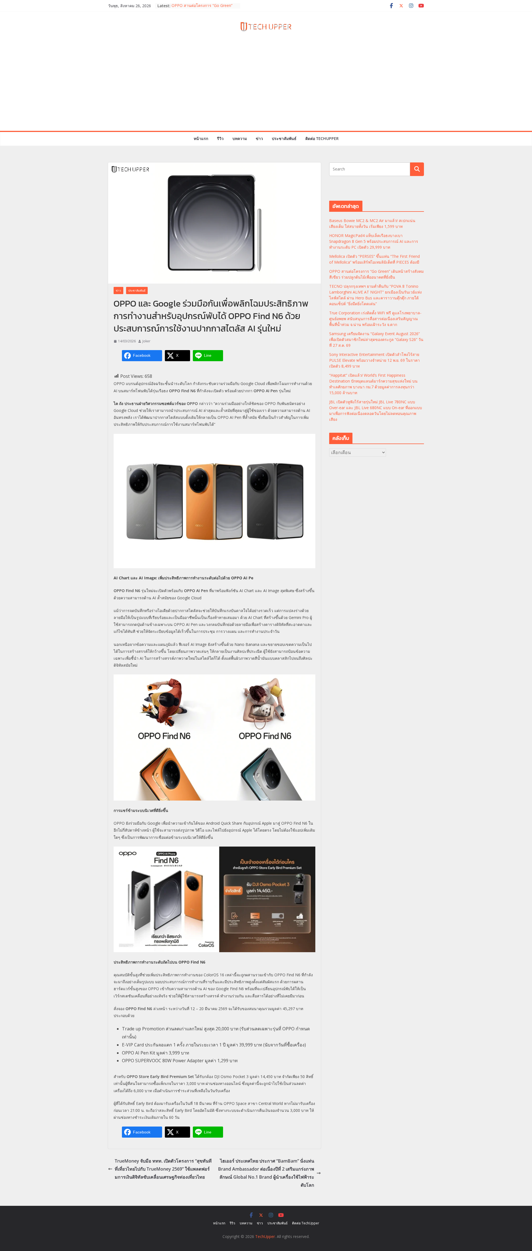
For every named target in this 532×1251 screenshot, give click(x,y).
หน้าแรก (201, 138)
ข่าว (259, 138)
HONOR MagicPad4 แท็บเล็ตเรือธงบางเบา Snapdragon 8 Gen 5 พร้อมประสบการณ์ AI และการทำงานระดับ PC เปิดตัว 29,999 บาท (373, 241)
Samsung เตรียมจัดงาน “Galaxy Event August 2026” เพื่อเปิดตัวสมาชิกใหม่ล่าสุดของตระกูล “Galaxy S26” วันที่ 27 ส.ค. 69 (376, 339)
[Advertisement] (266, 89)
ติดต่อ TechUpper (322, 138)
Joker (146, 341)
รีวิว (220, 138)
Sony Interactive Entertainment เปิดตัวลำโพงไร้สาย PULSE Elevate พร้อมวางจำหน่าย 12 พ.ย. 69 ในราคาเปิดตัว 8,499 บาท (374, 360)
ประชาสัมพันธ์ (284, 138)
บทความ (239, 138)
